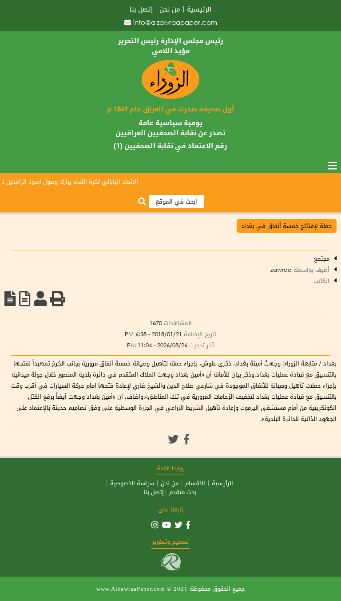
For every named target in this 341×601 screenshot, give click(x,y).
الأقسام (195, 483)
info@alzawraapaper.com (175, 22)
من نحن (169, 9)
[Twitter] (173, 439)
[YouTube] (166, 525)
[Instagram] (155, 525)
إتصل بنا (141, 9)
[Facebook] (186, 439)
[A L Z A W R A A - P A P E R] (170, 97)
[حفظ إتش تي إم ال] (25, 298)
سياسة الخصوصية (132, 483)
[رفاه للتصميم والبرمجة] (171, 568)
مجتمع (321, 259)
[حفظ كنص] (10, 298)
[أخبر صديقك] (40, 298)
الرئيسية (199, 9)
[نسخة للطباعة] (57, 298)
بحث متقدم (182, 492)
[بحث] (142, 202)
